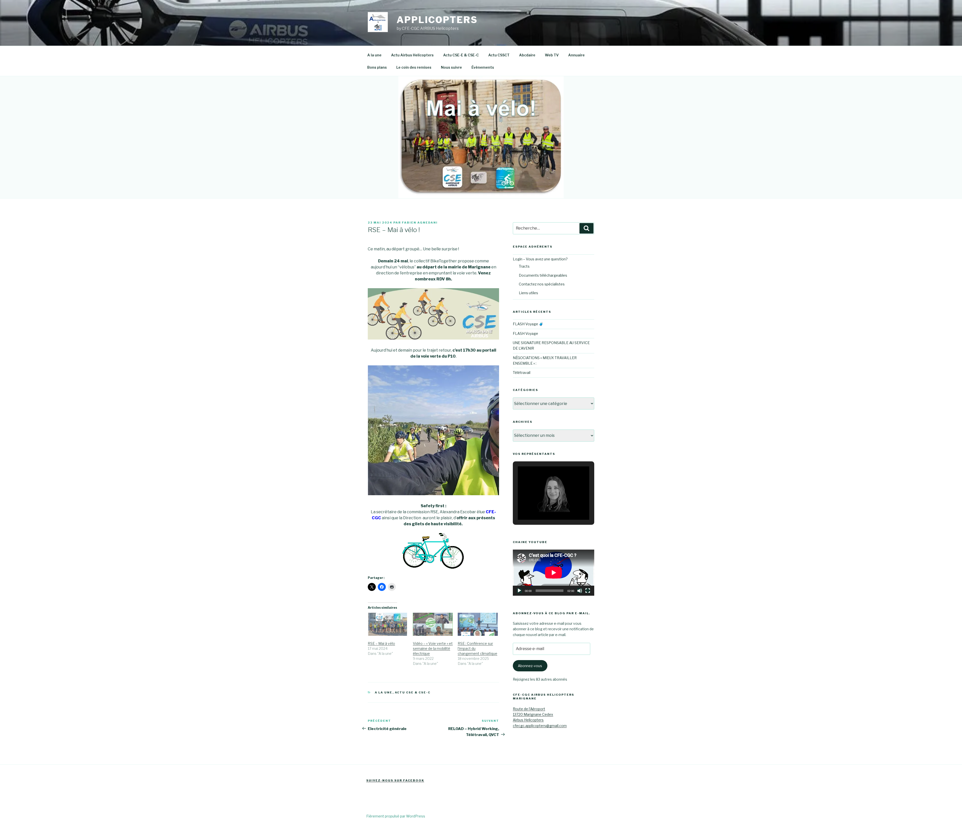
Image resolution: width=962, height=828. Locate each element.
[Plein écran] (587, 590)
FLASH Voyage (525, 333)
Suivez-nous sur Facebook (395, 780)
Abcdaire (527, 55)
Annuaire (576, 55)
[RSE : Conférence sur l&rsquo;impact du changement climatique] (478, 624)
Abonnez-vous (530, 666)
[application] (553, 572)
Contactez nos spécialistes (542, 284)
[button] (541, 506)
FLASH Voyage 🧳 (528, 324)
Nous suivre (451, 67)
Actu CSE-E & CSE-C (461, 55)
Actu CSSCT (499, 55)
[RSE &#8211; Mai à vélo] (388, 624)
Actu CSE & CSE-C (413, 692)
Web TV (552, 55)
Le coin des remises (413, 67)
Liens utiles (528, 293)
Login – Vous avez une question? (540, 259)
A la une (374, 55)
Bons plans (377, 67)
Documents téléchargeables (543, 275)
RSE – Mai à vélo (381, 643)
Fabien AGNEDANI (420, 222)
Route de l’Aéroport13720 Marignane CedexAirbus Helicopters (533, 714)
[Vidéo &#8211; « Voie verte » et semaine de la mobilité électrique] (433, 624)
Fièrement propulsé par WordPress (395, 816)
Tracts (524, 266)
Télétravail (521, 372)
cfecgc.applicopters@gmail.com (540, 725)
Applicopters (437, 19)
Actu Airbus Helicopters (412, 55)
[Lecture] (519, 590)
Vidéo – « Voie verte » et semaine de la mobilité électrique (433, 648)
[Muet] (579, 590)
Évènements (482, 67)
